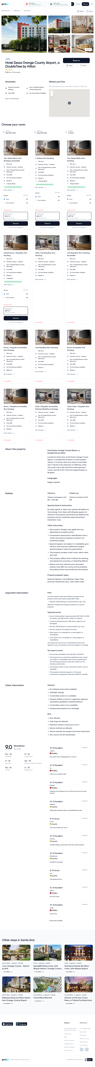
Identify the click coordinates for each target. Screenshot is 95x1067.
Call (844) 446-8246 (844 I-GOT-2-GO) (70, 1029)
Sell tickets (83, 1035)
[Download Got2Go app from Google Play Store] (21, 1024)
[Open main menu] (92, 4)
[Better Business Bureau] (88, 1059)
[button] (92, 4)
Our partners (84, 1045)
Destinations (84, 1042)
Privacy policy (68, 1050)
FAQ (65, 1037)
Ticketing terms (69, 1043)
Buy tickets (83, 1032)
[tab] (35, 4)
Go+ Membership (85, 1028)
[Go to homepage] (5, 4)
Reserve (76, 60)
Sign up (85, 4)
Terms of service (69, 1040)
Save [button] (90, 11)
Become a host (84, 1038)
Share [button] (81, 11)
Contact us (67, 1033)
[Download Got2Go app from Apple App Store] (7, 1024)
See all (12, 99)
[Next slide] (24, 147)
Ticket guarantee (69, 1047)
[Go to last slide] (6, 147)
